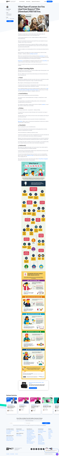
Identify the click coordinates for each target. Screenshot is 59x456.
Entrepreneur (20, 60)
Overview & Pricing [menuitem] (40, 430)
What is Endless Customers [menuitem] (10, 430)
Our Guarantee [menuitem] (50, 431)
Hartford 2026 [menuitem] (18, 434)
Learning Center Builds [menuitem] (41, 440)
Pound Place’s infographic (43, 158)
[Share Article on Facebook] (8, 18)
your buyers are (42, 56)
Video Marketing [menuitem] (29, 434)
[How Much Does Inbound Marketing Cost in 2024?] (47, 400)
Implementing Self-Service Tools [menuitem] (31, 437)
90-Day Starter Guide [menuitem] (9, 436)
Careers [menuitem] (49, 437)
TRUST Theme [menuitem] (40, 441)
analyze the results (30, 155)
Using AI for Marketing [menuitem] (30, 432)
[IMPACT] (8, 1)
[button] (51, 450)
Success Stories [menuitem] (40, 432)
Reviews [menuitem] (49, 434)
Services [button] (39, 434)
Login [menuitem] (45, 1)
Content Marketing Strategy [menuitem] (30, 433)
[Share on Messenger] (11, 18)
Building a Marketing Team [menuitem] (30, 438)
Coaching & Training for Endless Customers (13, 1)
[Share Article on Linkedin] (7, 18)
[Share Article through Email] (14, 18)
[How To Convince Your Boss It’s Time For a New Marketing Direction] (11, 400)
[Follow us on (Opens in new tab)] (32, 449)
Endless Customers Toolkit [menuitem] (10, 439)
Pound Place (45, 60)
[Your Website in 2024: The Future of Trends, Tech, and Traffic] (35, 400)
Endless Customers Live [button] (19, 433)
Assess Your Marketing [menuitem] (30, 443)
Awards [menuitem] (49, 433)
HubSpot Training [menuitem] (40, 436)
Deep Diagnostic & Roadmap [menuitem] (42, 431)
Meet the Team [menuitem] (50, 432)
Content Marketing (8, 15)
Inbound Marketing (8, 14)
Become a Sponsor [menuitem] (19, 435)
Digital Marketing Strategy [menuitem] (30, 430)
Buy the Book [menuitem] (8, 432)
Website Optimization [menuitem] (41, 439)
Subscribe (10, 21)
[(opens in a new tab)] (33, 270)
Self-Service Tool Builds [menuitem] (41, 442)
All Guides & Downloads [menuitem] (9, 440)
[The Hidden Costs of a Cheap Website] (23, 400)
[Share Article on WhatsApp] (12, 18)
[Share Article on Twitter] (9, 18)
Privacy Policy (44, 425)
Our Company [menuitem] (50, 430)
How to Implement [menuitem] (8, 431)
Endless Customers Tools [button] (10, 435)
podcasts (43, 104)
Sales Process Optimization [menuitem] (30, 431)
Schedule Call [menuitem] (50, 1)
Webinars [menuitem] (17, 431)
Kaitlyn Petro (9, 9)
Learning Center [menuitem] (8, 433)
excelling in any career (34, 53)
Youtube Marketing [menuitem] (29, 439)
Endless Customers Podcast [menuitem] (20, 430)
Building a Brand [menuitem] (29, 440)
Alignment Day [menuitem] (40, 435)
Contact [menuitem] (49, 438)
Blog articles (20, 121)
